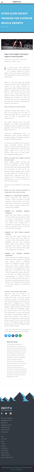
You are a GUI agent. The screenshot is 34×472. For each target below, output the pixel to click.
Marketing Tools (5, 427)
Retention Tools (5, 429)
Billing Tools (4, 422)
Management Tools (6, 420)
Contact (3, 443)
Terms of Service (5, 455)
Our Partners (4, 450)
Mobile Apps (4, 432)
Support (3, 446)
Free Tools (4, 439)
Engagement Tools (6, 425)
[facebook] (2, 413)
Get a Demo (4, 448)
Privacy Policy (5, 452)
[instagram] (11, 413)
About (3, 441)
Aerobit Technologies (17, 469)
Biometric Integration (7, 418)
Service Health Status (7, 457)
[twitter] (7, 413)
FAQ (2, 436)
